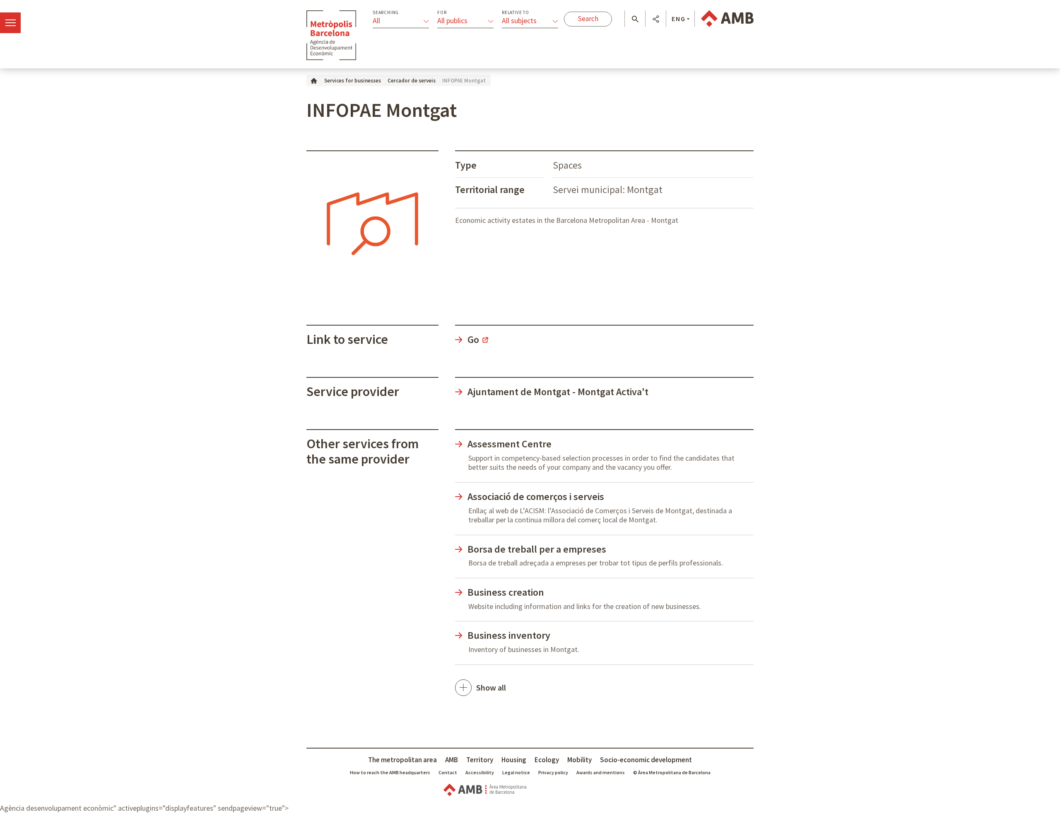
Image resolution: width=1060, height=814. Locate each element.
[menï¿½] (10, 22)
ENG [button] (679, 18)
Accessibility (479, 772)
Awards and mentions (600, 772)
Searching (386, 12)
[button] (635, 19)
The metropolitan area (402, 759)
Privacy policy (553, 772)
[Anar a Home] (314, 80)
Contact (447, 772)
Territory (479, 759)
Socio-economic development (646, 759)
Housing (513, 759)
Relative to (515, 12)
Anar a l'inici (331, 35)
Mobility (579, 759)
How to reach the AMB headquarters (390, 772)
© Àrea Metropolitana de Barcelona (672, 772)
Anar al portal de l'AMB (727, 18)
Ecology (547, 759)
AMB (451, 759)
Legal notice (516, 772)
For (441, 12)
